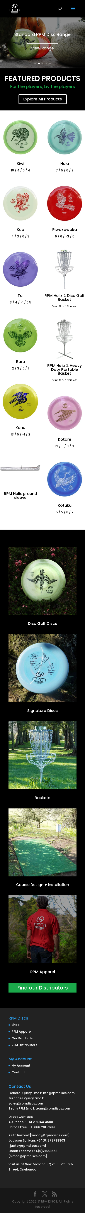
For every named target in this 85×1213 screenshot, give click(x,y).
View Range (42, 48)
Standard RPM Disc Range (42, 34)
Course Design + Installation (42, 884)
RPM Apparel (42, 971)
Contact (18, 1072)
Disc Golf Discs (42, 623)
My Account (21, 1065)
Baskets (42, 797)
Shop (16, 1025)
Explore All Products (42, 99)
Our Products (22, 1038)
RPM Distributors (24, 1045)
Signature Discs (42, 710)
